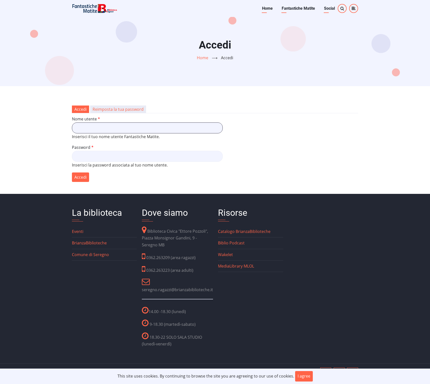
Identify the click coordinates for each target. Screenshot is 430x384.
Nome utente (84, 119)
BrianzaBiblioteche (89, 243)
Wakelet (225, 254)
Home (267, 8)
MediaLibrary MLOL (236, 266)
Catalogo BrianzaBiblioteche (244, 231)
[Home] (95, 8)
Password (81, 147)
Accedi (81, 110)
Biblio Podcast (231, 243)
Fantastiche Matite (298, 8)
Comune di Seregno (90, 254)
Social (329, 8)
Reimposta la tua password (118, 109)
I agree (304, 376)
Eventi (77, 231)
